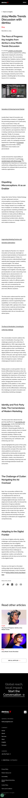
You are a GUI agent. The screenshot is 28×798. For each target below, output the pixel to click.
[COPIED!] (3, 584)
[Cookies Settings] (2, 795)
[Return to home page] (5, 2)
